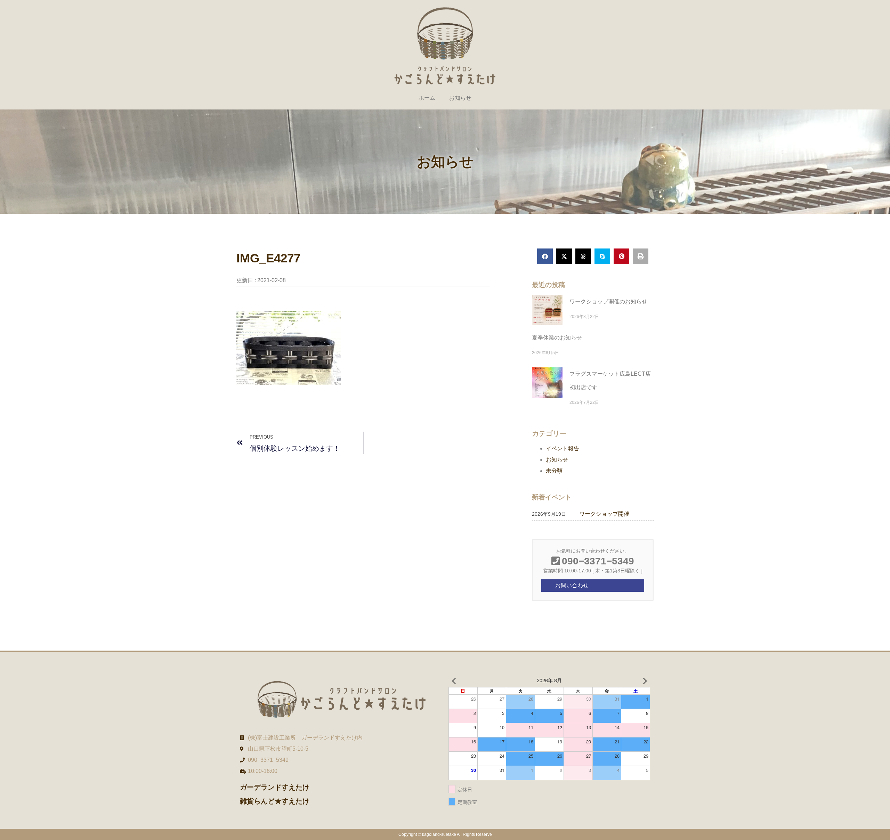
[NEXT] (643, 680)
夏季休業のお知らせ (557, 338)
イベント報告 (562, 448)
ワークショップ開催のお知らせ (608, 301)
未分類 (554, 471)
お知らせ (460, 98)
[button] (545, 256)
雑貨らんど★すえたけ (274, 801)
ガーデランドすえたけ (274, 787)
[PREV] (455, 680)
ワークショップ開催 (604, 514)
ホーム (427, 98)
